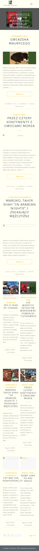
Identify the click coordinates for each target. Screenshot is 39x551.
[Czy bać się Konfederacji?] (11, 463)
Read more (19, 94)
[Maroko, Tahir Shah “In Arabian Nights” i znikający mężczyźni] (11, 375)
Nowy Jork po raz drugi (28, 478)
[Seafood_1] (19, 140)
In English (11, 302)
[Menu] (31, 4)
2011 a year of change (11, 306)
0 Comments (22, 104)
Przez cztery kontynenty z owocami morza (19, 122)
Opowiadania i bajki (19, 36)
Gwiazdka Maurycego (19, 41)
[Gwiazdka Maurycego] (19, 58)
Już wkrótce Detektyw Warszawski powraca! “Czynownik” (19, 20)
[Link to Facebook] (34, 3)
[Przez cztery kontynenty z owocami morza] (28, 375)
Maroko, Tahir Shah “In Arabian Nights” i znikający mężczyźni (19, 208)
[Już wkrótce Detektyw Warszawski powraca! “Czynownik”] (28, 287)
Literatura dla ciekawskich (19, 197)
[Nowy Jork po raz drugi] (28, 463)
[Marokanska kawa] (19, 230)
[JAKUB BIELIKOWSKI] (16, 4)
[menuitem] (31, 4)
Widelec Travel (19, 115)
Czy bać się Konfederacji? (13, 479)
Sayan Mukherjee (31, 548)
